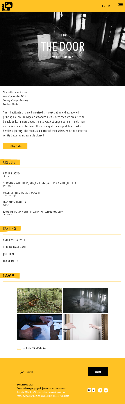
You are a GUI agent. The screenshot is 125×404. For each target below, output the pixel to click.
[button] (15, 146)
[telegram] (100, 390)
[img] (7, 6)
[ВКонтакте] (89, 390)
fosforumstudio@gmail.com (53, 392)
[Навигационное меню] (120, 4)
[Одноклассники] (93, 390)
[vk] (106, 390)
